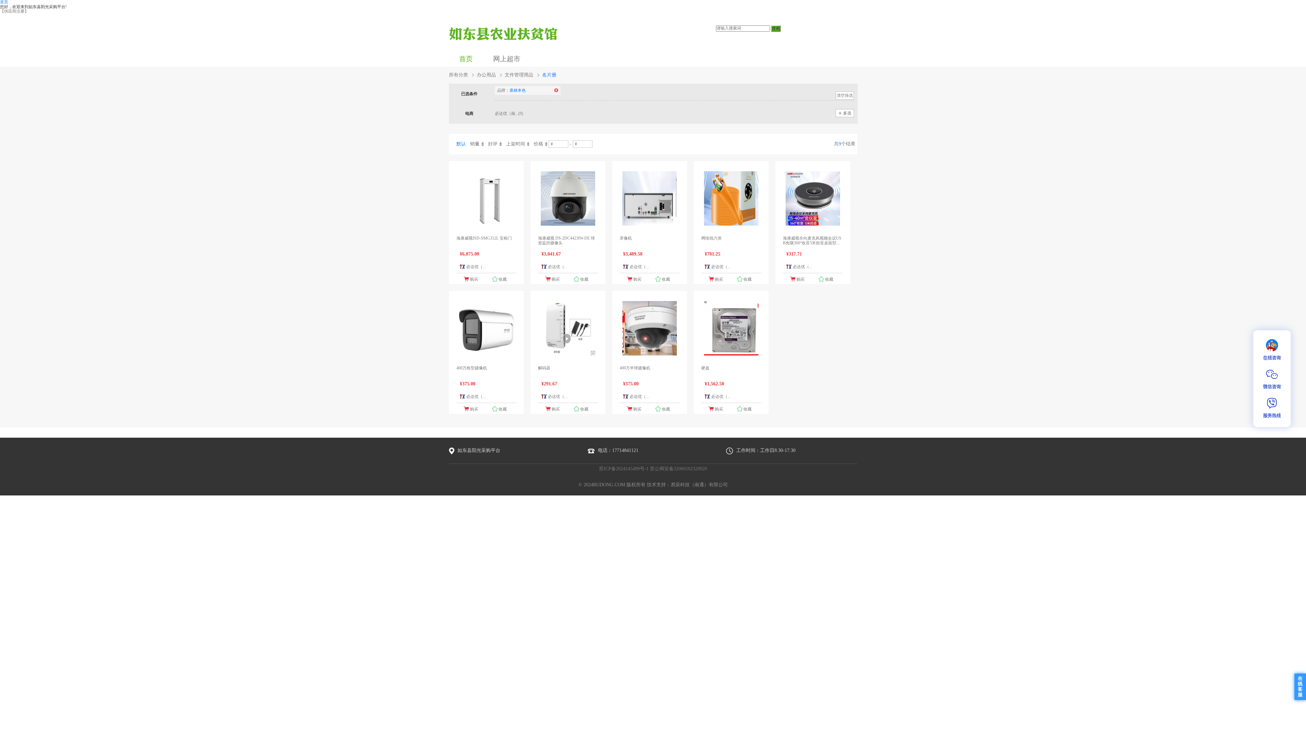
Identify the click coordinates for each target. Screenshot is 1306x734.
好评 (493, 143)
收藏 (503, 279)
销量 (475, 143)
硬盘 (705, 368)
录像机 (626, 238)
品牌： (511, 90)
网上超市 (506, 59)
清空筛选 (845, 95)
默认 (461, 143)
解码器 (544, 368)
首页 (466, 59)
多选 (847, 113)
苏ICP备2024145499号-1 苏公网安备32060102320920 (653, 468)
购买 (474, 279)
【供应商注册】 (14, 11)
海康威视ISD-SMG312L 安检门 (484, 238)
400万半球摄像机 (635, 368)
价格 (538, 143)
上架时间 (515, 143)
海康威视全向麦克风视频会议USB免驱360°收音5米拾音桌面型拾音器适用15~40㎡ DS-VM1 (812, 243)
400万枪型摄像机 (471, 368)
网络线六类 (711, 238)
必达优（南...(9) (509, 113)
